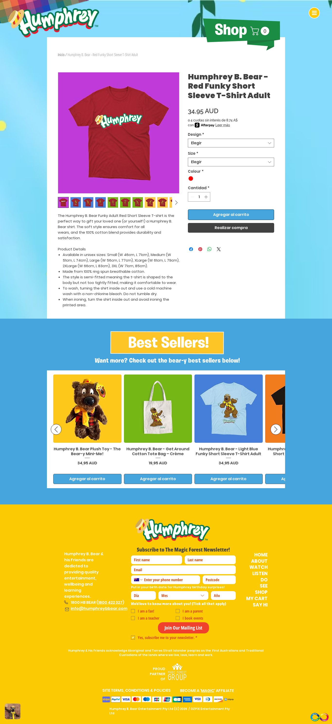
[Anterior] (56, 429)
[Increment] (206, 196)
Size (193, 153)
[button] (314, 12)
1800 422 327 (110, 602)
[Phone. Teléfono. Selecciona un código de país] (138, 580)
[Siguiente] (276, 429)
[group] (166, 429)
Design (196, 134)
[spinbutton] (199, 196)
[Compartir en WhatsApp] (209, 249)
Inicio (61, 54)
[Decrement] (192, 196)
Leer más (222, 125)
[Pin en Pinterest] (200, 249)
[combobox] (231, 143)
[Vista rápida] (87, 409)
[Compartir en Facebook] (191, 249)
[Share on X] (219, 249)
